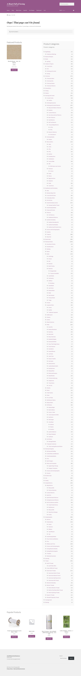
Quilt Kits (49, 495)
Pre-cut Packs (50, 397)
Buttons (48, 519)
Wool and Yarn (50, 141)
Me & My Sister (52, 368)
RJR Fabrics (49, 405)
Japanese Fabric (50, 305)
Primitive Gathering (53, 378)
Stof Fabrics (49, 439)
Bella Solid (51, 334)
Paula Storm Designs (53, 512)
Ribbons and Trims (51, 543)
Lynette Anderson (52, 431)
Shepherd (51, 180)
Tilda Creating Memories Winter (55, 446)
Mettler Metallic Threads (54, 587)
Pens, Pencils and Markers (52, 539)
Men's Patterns (52, 117)
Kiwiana (47, 93)
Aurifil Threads (50, 563)
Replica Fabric (50, 402)
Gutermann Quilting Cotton (55, 578)
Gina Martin (51, 349)
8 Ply (51, 129)
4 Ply (50, 149)
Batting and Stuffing (51, 451)
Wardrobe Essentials (51, 556)
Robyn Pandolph (52, 434)
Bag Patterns (50, 485)
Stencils (48, 473)
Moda (50, 293)
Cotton (51, 171)
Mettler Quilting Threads (54, 592)
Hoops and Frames (51, 210)
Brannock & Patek (52, 341)
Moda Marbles (52, 375)
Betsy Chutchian (52, 336)
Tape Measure (51, 531)
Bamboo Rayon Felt (51, 193)
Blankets (50, 110)
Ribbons (50, 529)
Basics (48, 251)
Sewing (48, 73)
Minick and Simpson (53, 373)
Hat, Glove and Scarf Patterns (55, 115)
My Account (39, 10)
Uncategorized (48, 599)
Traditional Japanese (53, 312)
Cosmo (50, 307)
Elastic (50, 524)
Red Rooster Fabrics (51, 400)
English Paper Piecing (53, 466)
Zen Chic (50, 385)
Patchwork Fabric (49, 241)
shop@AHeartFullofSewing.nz (13, 655)
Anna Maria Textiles (51, 244)
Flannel (48, 302)
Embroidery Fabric (51, 198)
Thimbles (49, 553)
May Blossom (51, 507)
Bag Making (47, 51)
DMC (49, 163)
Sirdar (50, 183)
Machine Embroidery (51, 582)
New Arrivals (48, 239)
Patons (50, 176)
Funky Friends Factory (53, 504)
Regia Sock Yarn (52, 178)
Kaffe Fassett (50, 314)
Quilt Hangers (50, 461)
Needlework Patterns (53, 217)
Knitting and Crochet (51, 71)
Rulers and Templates (51, 463)
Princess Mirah (52, 297)
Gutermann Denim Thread (54, 573)
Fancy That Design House (54, 344)
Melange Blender (52, 441)
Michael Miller (52, 290)
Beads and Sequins (49, 56)
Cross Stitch (49, 66)
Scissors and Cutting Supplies (53, 229)
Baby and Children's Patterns (55, 107)
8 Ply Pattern (53, 134)
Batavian (50, 263)
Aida (48, 190)
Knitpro (50, 139)
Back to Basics (52, 409)
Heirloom (51, 168)
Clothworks (51, 278)
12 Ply (51, 127)
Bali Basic (52, 283)
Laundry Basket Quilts (53, 366)
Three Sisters (51, 383)
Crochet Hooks (50, 98)
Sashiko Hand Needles (53, 224)
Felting (46, 90)
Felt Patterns (51, 215)
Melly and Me (51, 487)
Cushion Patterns (50, 492)
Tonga (50, 300)
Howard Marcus (52, 351)
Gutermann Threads (51, 570)
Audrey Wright (52, 407)
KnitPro (50, 100)
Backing (48, 249)
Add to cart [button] (14, 69)
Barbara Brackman (53, 329)
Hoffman (50, 280)
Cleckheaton (51, 159)
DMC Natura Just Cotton (55, 166)
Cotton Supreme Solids (54, 414)
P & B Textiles (50, 392)
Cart (45, 10)
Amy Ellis (51, 327)
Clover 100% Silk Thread (52, 568)
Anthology (51, 256)
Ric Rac (50, 514)
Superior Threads (50, 595)
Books (46, 59)
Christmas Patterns (51, 85)
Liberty (48, 319)
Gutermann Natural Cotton (54, 575)
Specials (25, 10)
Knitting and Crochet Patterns (53, 105)
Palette (51, 426)
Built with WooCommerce (19, 668)
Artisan (50, 258)
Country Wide (51, 161)
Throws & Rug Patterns (54, 124)
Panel (48, 395)
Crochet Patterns (52, 112)
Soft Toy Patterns (52, 122)
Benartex (51, 268)
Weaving (47, 602)
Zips (49, 534)
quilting (48, 61)
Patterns (49, 212)
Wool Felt (49, 236)
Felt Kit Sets (49, 200)
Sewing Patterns (48, 483)
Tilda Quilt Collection (51, 444)
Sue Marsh (51, 436)
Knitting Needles (50, 137)
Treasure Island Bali (54, 273)
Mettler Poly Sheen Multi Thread (56, 590)
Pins (48, 458)
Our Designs (31, 10)
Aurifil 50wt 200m (52, 565)
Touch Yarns (51, 185)
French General (52, 346)
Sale (46, 478)
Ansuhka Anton (50, 246)
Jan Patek (51, 353)
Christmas (47, 76)
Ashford (50, 154)
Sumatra (52, 429)
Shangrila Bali (53, 271)
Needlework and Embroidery (51, 188)
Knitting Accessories (51, 102)
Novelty (48, 388)
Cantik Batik (51, 275)
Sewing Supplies (48, 517)
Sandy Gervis (51, 380)
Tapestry (49, 234)
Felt (48, 68)
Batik (48, 254)
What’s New (18, 10)
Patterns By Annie (52, 490)
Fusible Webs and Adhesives (53, 453)
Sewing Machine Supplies (52, 551)
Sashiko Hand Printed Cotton (55, 227)
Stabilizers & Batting (51, 54)
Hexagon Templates (53, 468)
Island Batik (51, 285)
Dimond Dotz (48, 88)
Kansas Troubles (52, 358)
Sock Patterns (52, 120)
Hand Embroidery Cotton (52, 202)
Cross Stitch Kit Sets (51, 195)
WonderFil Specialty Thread (53, 597)
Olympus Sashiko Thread (54, 205)
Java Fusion (51, 288)
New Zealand (51, 295)
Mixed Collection (50, 322)
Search (61, 655)
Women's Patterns (53, 132)
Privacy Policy (10, 668)
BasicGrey (51, 332)
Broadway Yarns (52, 156)
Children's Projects (49, 63)
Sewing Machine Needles (52, 548)
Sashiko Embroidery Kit (54, 222)
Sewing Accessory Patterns (52, 500)
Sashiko (50, 310)
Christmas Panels (50, 83)
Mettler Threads (50, 585)
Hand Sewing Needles (51, 207)
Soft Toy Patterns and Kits (52, 502)
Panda (50, 173)
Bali (49, 261)
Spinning (47, 558)
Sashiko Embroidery (51, 219)
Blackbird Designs (52, 339)
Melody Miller (51, 370)
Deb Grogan (51, 419)
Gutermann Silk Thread (54, 580)
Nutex (48, 390)
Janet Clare (51, 356)
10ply (50, 144)
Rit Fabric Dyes (48, 475)
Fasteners (51, 526)
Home (8, 10)
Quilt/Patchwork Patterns (52, 497)
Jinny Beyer (51, 422)
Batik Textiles (52, 266)
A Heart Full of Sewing (16, 3)
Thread (46, 560)
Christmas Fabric (50, 78)
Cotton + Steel (52, 412)
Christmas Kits (50, 81)
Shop (13, 10)
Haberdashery (50, 522)
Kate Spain (51, 361)
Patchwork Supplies (49, 448)
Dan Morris (51, 417)
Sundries (49, 232)
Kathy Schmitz (52, 363)
